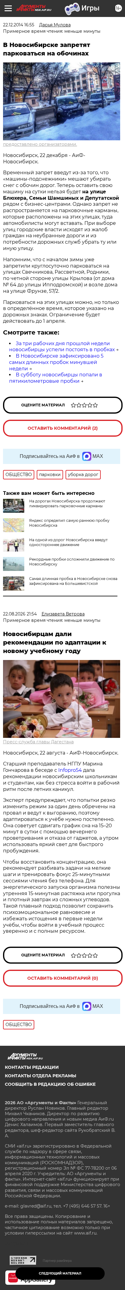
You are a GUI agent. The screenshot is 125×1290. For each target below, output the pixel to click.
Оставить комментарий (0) (62, 978)
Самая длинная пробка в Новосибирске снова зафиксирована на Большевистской (73, 581)
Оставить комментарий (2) (63, 428)
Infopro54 (70, 770)
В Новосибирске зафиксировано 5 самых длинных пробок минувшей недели (56, 362)
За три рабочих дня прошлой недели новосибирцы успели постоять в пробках (62, 347)
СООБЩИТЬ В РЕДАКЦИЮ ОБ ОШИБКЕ (50, 1084)
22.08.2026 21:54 (20, 614)
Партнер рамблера (57, 1260)
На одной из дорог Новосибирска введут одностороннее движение (68, 542)
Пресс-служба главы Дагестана (38, 742)
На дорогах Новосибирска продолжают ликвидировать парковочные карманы (67, 503)
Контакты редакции (32, 1067)
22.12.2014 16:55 (18, 25)
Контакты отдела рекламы (40, 1075)
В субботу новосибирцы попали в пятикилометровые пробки (55, 378)
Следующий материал (60, 1273)
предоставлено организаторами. (40, 144)
